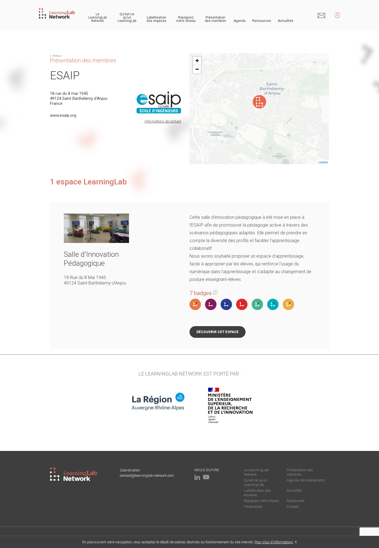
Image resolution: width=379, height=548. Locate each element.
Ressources (261, 20)
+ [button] (197, 60)
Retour (57, 56)
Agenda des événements (306, 480)
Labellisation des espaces (156, 19)
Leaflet (323, 162)
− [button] (197, 69)
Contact (293, 506)
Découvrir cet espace (217, 332)
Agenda (240, 20)
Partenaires (253, 506)
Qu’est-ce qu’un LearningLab (127, 17)
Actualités (286, 20)
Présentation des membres (215, 19)
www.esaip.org (63, 115)
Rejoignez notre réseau (186, 19)
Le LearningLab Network (97, 17)
